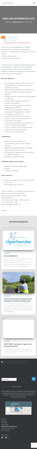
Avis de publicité (10, 256)
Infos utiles (4, 422)
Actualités (7, 253)
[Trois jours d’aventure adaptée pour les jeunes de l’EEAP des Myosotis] (18, 282)
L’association (5, 424)
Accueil (3, 418)
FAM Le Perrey (13, 37)
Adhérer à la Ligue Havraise (9, 426)
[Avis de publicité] (18, 239)
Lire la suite (24, 266)
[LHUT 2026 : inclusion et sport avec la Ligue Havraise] (18, 327)
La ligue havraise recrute (7, 428)
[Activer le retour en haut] (33, 445)
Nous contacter (5, 430)
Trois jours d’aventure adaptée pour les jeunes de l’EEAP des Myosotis (18, 300)
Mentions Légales (16, 386)
